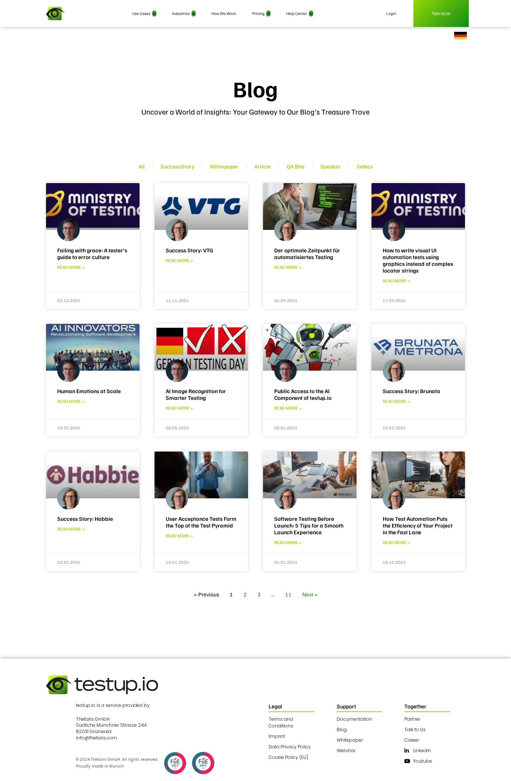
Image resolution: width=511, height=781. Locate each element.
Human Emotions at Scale (89, 391)
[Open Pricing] (268, 13)
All (141, 166)
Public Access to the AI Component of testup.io (302, 394)
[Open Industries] (194, 13)
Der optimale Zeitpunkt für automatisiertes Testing (307, 253)
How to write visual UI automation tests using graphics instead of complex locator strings (418, 260)
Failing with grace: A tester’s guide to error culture (92, 253)
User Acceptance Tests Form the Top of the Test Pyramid (201, 522)
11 (288, 594)
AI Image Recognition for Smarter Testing (196, 394)
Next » (310, 594)
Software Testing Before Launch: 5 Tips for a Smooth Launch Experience (308, 525)
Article (262, 166)
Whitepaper (224, 166)
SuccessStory (177, 166)
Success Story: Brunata (411, 391)
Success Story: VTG (189, 250)
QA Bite (296, 166)
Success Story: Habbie (85, 518)
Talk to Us (441, 13)
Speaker (330, 166)
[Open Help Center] (311, 13)
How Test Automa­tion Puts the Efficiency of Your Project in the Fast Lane (418, 525)
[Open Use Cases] (154, 13)
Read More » (71, 267)
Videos (365, 166)
